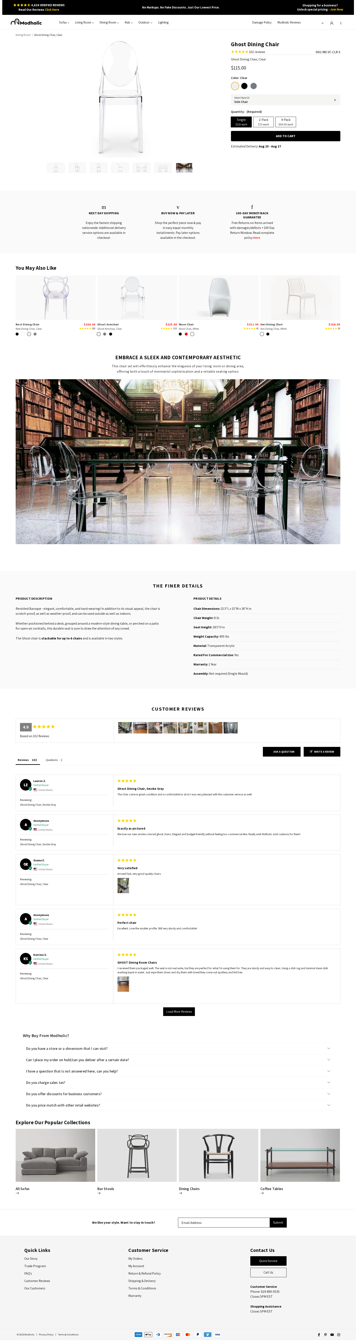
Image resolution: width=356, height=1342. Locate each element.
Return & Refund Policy (144, 1273)
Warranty (134, 1296)
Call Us (268, 1272)
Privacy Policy (46, 1334)
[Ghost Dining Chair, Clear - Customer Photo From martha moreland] (185, 727)
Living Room (83, 22)
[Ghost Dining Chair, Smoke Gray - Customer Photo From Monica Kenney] (170, 727)
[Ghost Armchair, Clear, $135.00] (137, 297)
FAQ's (28, 1273)
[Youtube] (332, 1334)
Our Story (30, 1258)
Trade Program (35, 1266)
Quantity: (246, 111)
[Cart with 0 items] (340, 22)
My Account (136, 1266)
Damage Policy (262, 22)
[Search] (322, 22)
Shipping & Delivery (142, 1281)
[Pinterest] (325, 1334)
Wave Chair (186, 324)
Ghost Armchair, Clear (109, 329)
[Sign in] (331, 22)
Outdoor (144, 22)
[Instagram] (338, 1334)
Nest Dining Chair (28, 324)
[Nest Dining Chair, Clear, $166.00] (56, 297)
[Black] (244, 86)
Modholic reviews (289, 22)
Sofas (63, 22)
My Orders (135, 1258)
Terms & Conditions (142, 1288)
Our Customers (34, 1288)
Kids (127, 22)
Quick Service (268, 1261)
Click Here (52, 10)
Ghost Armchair (108, 324)
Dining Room (108, 22)
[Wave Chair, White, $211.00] (219, 297)
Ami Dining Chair (271, 324)
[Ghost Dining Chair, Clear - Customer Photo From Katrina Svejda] (140, 727)
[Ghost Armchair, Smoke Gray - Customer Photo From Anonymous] (231, 727)
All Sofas (22, 1188)
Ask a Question (283, 751)
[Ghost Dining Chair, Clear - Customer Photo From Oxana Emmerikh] (125, 727)
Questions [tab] (52, 760)
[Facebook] (319, 1334)
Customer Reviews (37, 1281)
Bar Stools (105, 1188)
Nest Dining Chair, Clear (29, 329)
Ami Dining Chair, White (273, 329)
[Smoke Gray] (254, 86)
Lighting (163, 22)
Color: (239, 78)
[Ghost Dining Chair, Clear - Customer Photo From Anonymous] (155, 727)
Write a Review (324, 751)
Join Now (336, 9)
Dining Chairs (189, 1188)
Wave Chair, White (189, 329)
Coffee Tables (271, 1188)
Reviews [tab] (23, 760)
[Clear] (235, 86)
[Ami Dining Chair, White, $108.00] (300, 297)
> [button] (179, 1011)
